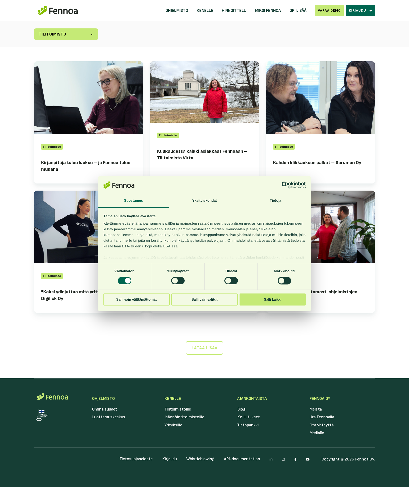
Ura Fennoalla (322, 417)
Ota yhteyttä (322, 425)
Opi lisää (298, 10)
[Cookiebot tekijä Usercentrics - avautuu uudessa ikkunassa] (285, 184)
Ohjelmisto (176, 10)
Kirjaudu (169, 458)
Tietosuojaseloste (136, 458)
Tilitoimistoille (177, 409)
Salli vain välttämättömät (136, 300)
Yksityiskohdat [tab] (204, 201)
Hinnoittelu (234, 10)
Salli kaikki (272, 300)
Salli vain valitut (204, 300)
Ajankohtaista (252, 398)
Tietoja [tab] (275, 201)
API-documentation (242, 458)
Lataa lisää (205, 347)
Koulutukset (248, 417)
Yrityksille (173, 425)
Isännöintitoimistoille (184, 417)
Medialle (317, 432)
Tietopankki (248, 425)
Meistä (316, 409)
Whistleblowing (200, 458)
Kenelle (205, 10)
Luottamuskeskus (108, 417)
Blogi (241, 409)
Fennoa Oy (320, 398)
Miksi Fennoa (268, 10)
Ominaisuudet (104, 409)
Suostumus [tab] (133, 201)
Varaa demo (329, 11)
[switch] (178, 280)
